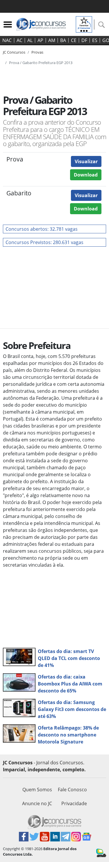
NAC (7, 40)
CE (73, 40)
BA (63, 40)
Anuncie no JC (37, 803)
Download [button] (86, 175)
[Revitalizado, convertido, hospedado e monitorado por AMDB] (101, 852)
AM (51, 40)
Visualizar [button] (86, 161)
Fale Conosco (72, 789)
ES (94, 40)
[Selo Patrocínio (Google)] (84, 24)
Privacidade (74, 803)
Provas (37, 52)
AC (19, 40)
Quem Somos (37, 789)
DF (84, 40)
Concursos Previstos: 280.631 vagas (44, 242)
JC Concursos (14, 52)
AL (30, 40)
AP (40, 40)
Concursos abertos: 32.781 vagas (42, 229)
